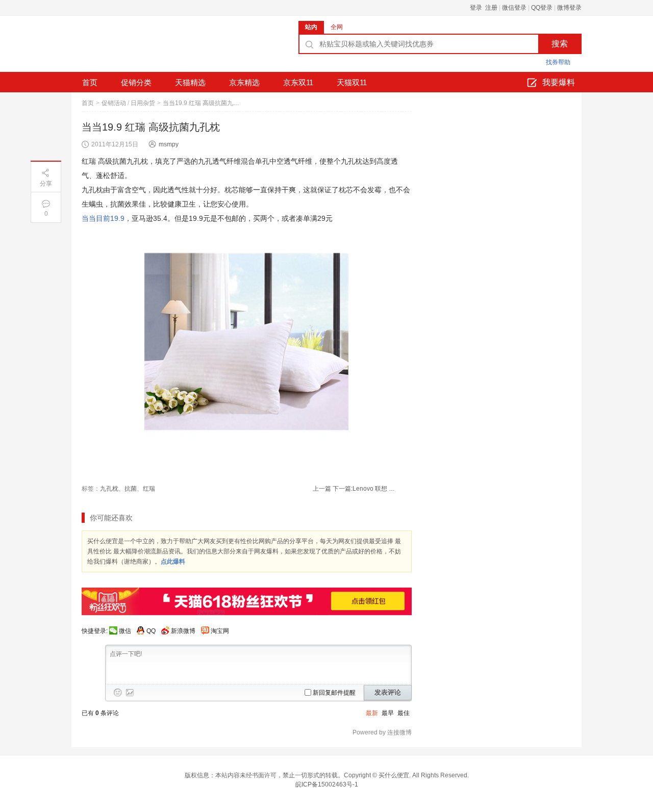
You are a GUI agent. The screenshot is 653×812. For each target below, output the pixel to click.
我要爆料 (558, 82)
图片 (130, 693)
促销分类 (136, 82)
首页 (89, 82)
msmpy (169, 144)
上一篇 (322, 488)
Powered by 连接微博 (382, 732)
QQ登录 (541, 7)
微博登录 (569, 7)
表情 (118, 693)
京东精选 (244, 82)
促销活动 (114, 103)
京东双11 (298, 82)
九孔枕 (109, 488)
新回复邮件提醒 (334, 692)
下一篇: (365, 488)
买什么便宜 (394, 775)
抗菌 (130, 488)
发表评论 (387, 692)
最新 (372, 713)
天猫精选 (190, 82)
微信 (125, 631)
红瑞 (149, 488)
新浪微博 (183, 631)
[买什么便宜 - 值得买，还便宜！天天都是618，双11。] (147, 47)
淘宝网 (220, 631)
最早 (388, 713)
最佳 (403, 713)
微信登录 (514, 7)
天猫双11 (352, 82)
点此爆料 (173, 561)
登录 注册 (483, 7)
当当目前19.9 (103, 218)
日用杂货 (143, 103)
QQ (151, 631)
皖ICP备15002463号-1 (326, 784)
